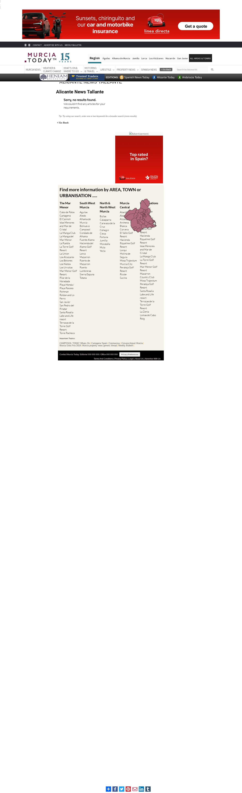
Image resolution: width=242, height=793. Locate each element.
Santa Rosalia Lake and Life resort (66, 316)
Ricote (123, 274)
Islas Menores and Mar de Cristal (67, 226)
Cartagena (65, 215)
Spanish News (149, 69)
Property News (126, 69)
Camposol (85, 229)
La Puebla (65, 243)
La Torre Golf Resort (66, 248)
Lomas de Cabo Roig (148, 317)
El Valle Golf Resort (126, 234)
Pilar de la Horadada (65, 279)
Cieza (103, 233)
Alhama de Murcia (121, 58)
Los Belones (66, 260)
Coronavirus (114, 343)
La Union (64, 253)
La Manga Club (67, 232)
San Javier (182, 58)
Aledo (83, 215)
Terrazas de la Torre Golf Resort (67, 326)
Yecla (102, 250)
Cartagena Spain (99, 343)
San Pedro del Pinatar (67, 307)
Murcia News (33, 69)
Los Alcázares (156, 58)
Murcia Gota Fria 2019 (70, 346)
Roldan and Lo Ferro (67, 296)
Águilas (106, 58)
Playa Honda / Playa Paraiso (67, 286)
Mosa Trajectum (128, 260)
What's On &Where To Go (71, 69)
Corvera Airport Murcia (132, 343)
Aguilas (83, 212)
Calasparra (105, 219)
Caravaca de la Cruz (107, 225)
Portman (64, 291)
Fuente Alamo (87, 239)
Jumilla (135, 58)
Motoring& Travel (90, 69)
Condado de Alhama (86, 234)
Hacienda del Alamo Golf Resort (86, 247)
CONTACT (37, 45)
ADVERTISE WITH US (53, 45)
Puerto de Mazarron (85, 262)
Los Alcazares (67, 257)
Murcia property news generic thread (99, 346)
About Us (139, 359)
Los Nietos (65, 264)
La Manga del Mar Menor (67, 238)
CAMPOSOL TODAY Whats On (75, 343)
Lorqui (123, 250)
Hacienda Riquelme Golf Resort (127, 243)
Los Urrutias (66, 267)
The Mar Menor (65, 205)
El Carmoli (65, 219)
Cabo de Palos (67, 212)
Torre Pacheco (67, 333)
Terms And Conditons (103, 359)
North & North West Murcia (107, 207)
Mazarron (85, 257)
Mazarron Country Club (147, 275)
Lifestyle (105, 69)
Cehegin (104, 230)
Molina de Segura (125, 255)
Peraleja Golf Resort (127, 269)
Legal (131, 359)
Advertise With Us (153, 359)
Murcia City (126, 264)
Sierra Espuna (87, 274)
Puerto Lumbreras (85, 269)
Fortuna (104, 237)
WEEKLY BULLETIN (73, 45)
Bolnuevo (85, 226)
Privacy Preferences (129, 354)
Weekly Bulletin (125, 346)
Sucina (123, 277)
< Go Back (63, 122)
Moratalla (105, 243)
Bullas (103, 216)
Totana (83, 277)
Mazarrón (170, 58)
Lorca (144, 58)
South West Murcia (87, 205)
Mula (102, 247)
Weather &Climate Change (52, 69)
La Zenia (144, 311)
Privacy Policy (120, 359)
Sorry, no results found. (80, 100)
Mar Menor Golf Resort (68, 272)
